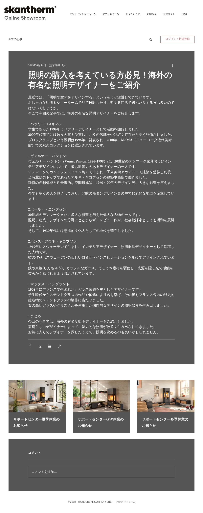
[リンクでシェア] (59, 346)
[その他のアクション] (172, 65)
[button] (150, 39)
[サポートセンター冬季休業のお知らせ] (165, 396)
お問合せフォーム (125, 502)
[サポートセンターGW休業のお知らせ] (101, 396)
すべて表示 (188, 372)
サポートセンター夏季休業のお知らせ (36, 423)
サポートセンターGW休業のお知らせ (101, 423)
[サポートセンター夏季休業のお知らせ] (37, 396)
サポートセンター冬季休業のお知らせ (165, 423)
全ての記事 (15, 39)
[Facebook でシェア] (30, 346)
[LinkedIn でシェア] (49, 346)
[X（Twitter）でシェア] (40, 346)
